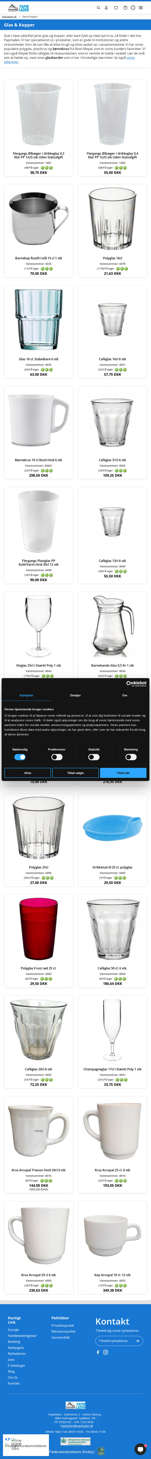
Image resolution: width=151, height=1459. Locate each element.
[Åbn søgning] (98, 7)
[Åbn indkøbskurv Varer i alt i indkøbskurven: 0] (125, 7)
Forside (13, 1330)
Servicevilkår (61, 1337)
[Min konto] (106, 7)
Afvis (27, 772)
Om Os (13, 1377)
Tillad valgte (75, 772)
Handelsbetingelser (22, 1336)
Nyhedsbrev (17, 1353)
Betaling (14, 1341)
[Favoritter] (115, 7)
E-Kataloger (16, 1365)
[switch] (57, 757)
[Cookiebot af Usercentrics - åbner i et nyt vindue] (129, 684)
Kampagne (16, 1348)
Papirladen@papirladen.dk (76, 1426)
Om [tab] (124, 695)
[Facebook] (97, 1352)
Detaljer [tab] (75, 695)
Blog (11, 1371)
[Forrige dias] (13, 521)
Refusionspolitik (64, 1331)
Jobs (11, 1359)
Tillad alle (123, 772)
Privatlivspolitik (63, 1325)
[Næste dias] (64, 521)
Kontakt (14, 1383)
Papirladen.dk (9, 16)
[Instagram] (105, 1352)
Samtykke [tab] (26, 695)
